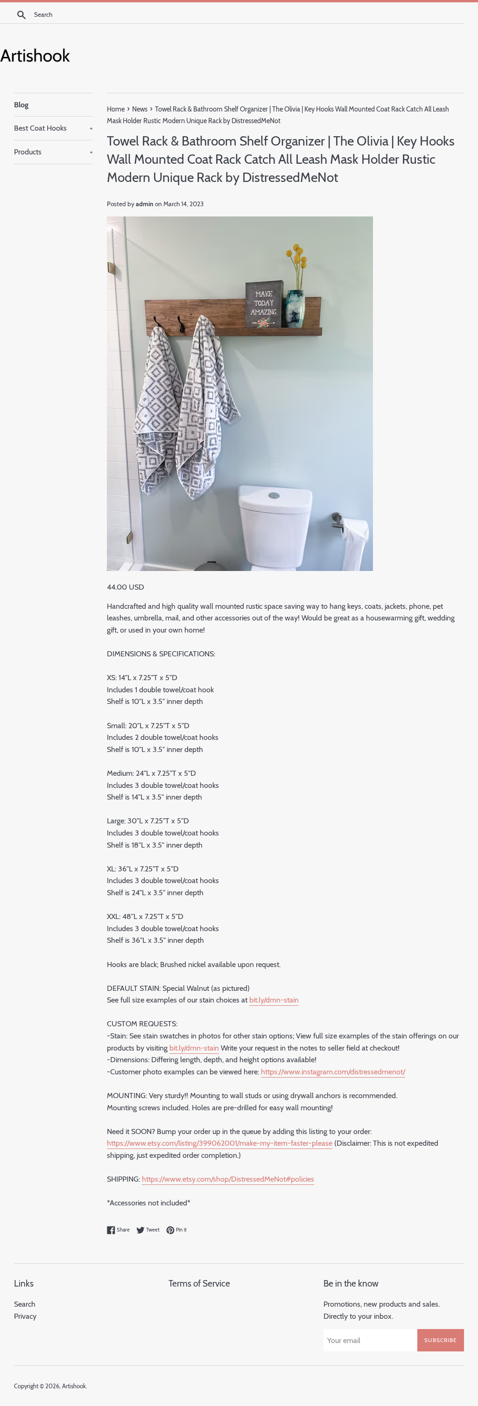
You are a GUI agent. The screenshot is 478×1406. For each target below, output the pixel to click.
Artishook (74, 1386)
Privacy (25, 1316)
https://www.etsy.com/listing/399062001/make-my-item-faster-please (219, 1143)
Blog (21, 104)
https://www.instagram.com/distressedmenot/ (333, 1071)
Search (24, 1304)
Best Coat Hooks (53, 128)
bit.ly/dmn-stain (274, 999)
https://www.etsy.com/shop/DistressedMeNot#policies (228, 1179)
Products (53, 151)
